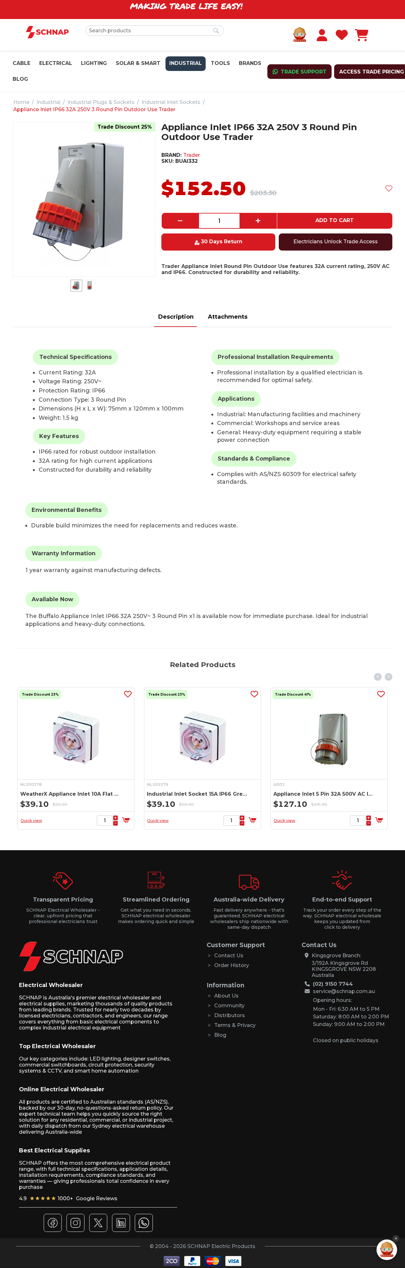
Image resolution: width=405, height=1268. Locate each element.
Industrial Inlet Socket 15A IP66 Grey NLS (197, 794)
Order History (231, 965)
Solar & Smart (138, 63)
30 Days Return (221, 242)
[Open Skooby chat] (387, 1249)
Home (21, 102)
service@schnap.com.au (344, 991)
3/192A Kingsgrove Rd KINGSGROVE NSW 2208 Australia (344, 969)
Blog (20, 79)
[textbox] (154, 30)
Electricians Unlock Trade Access (335, 242)
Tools (220, 63)
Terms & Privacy (235, 1025)
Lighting (94, 63)
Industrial (185, 63)
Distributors (229, 1015)
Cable (21, 63)
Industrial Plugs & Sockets (100, 102)
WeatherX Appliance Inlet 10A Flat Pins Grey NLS (70, 794)
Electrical (55, 63)
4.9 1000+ (68, 1198)
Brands (250, 63)
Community (229, 1006)
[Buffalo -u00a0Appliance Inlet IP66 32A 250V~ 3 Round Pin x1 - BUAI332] (84, 197)
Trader (191, 155)
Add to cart (334, 220)
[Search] (216, 31)
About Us (226, 996)
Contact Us (228, 956)
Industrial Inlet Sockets (170, 102)
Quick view (31, 820)
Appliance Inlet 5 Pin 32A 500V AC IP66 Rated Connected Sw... (323, 794)
